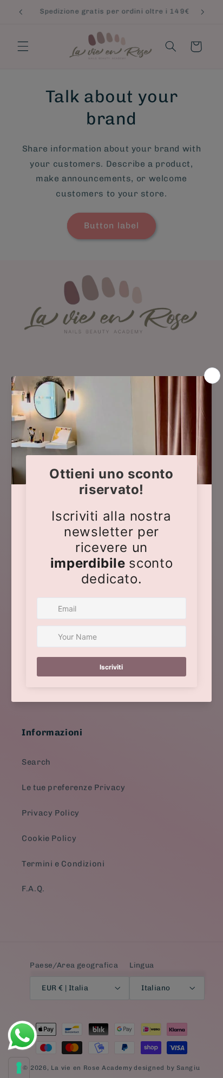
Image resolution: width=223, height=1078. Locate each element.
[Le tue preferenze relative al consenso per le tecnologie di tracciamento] (19, 1067)
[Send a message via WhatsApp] (22, 1035)
